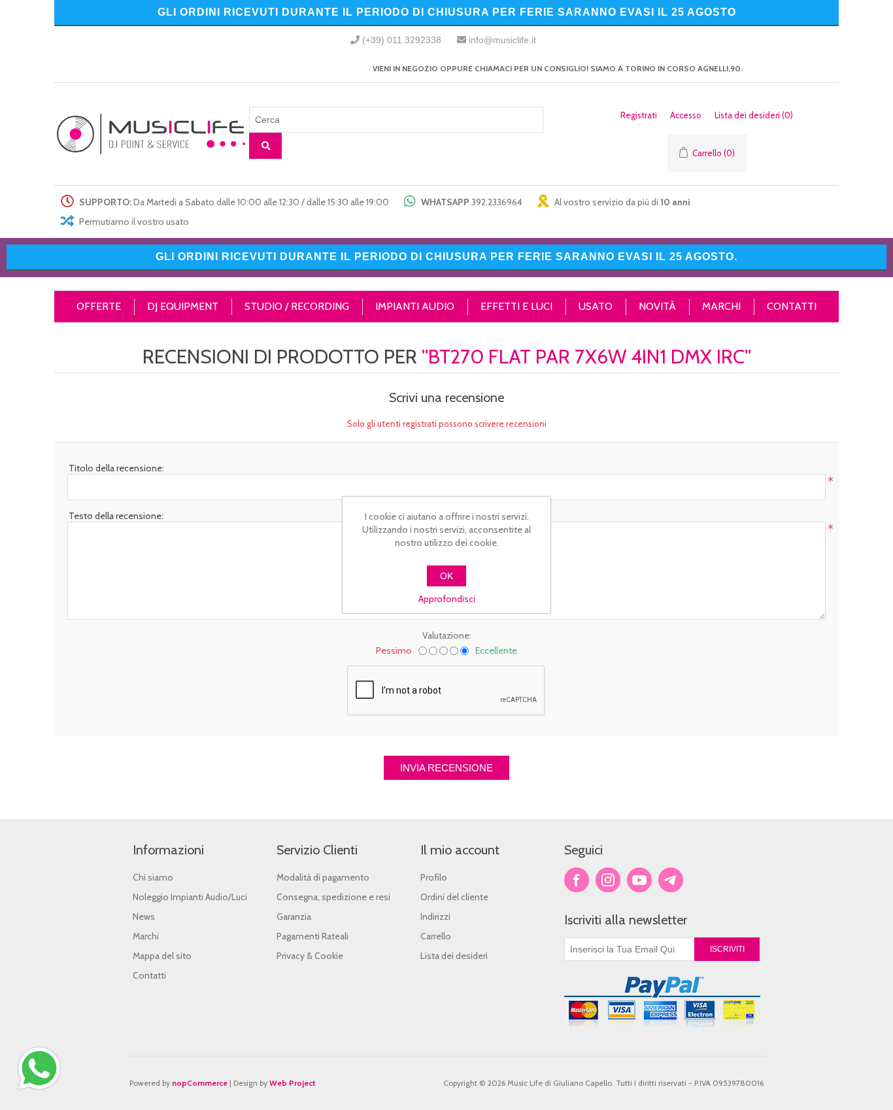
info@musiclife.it (502, 40)
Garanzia (294, 916)
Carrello (435, 936)
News (144, 916)
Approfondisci (446, 599)
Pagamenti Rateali (312, 936)
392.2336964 (496, 202)
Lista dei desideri (454, 956)
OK (446, 576)
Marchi (146, 936)
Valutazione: (446, 635)
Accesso (685, 115)
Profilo (433, 877)
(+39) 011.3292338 (401, 40)
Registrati (638, 115)
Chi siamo (153, 877)
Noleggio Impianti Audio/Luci (190, 897)
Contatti (149, 975)
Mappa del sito (162, 956)
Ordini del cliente (454, 897)
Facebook (576, 879)
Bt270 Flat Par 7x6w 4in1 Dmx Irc (586, 357)
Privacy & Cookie (310, 956)
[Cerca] (265, 146)
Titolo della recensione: (116, 468)
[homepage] (151, 134)
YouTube (639, 879)
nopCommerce (199, 1083)
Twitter (608, 879)
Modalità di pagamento (323, 877)
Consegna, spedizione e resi (333, 897)
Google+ (670, 879)
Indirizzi (435, 916)
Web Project (292, 1083)
